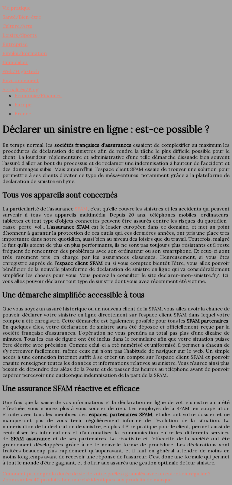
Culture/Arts (17, 26)
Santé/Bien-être (21, 17)
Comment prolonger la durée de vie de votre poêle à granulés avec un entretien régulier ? (106, 474)
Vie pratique (16, 8)
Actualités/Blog (20, 89)
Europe (22, 104)
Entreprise (14, 44)
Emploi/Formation (24, 53)
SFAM (81, 209)
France (22, 114)
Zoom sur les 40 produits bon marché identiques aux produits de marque (87, 480)
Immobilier (15, 62)
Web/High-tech (20, 71)
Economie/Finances (38, 95)
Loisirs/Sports (19, 35)
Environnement (20, 80)
